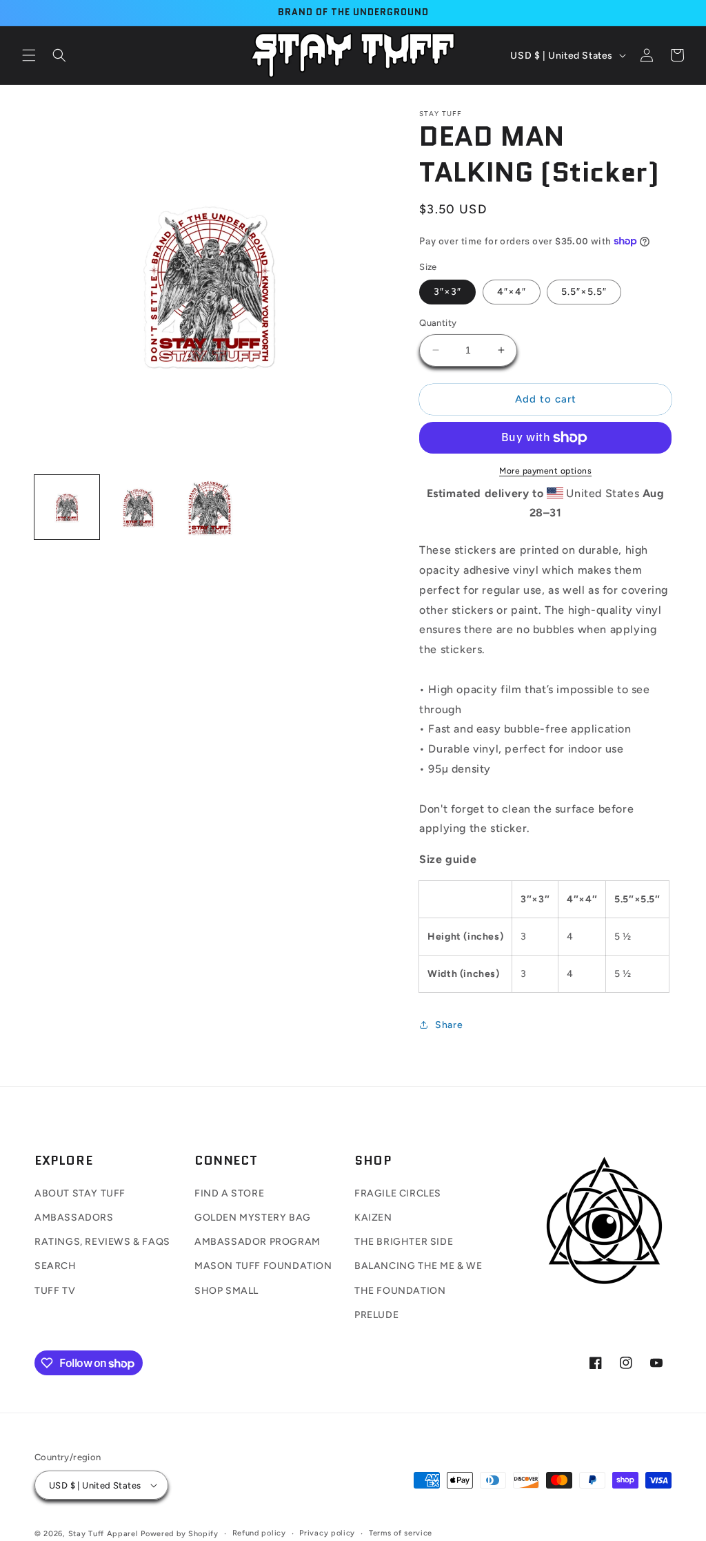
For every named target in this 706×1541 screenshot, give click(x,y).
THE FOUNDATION (399, 1291)
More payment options (545, 471)
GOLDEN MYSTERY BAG (252, 1217)
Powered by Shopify (180, 1533)
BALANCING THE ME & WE (418, 1266)
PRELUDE (376, 1315)
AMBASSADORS (74, 1217)
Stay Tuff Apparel (103, 1533)
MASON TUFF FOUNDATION (263, 1266)
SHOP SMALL (226, 1291)
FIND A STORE (229, 1193)
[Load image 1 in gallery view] (66, 507)
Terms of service (400, 1533)
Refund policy (259, 1533)
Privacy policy (327, 1533)
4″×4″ (511, 292)
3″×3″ (447, 292)
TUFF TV (54, 1291)
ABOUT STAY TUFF (79, 1193)
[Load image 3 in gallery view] (209, 507)
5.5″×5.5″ (584, 292)
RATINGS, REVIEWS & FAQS (102, 1242)
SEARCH (55, 1266)
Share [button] (449, 1025)
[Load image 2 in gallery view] (138, 507)
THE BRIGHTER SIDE (403, 1242)
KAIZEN (373, 1217)
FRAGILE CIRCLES (397, 1193)
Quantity (437, 323)
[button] (29, 55)
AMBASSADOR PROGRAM (257, 1242)
